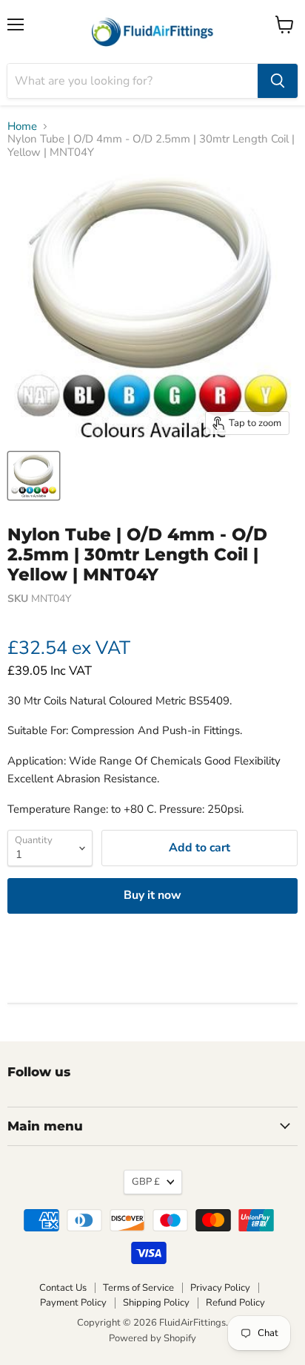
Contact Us (63, 1287)
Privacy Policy (220, 1287)
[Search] (278, 81)
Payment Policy (73, 1302)
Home (22, 126)
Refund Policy (235, 1302)
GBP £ (146, 1181)
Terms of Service (138, 1287)
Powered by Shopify (152, 1338)
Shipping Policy (156, 1302)
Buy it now (152, 895)
